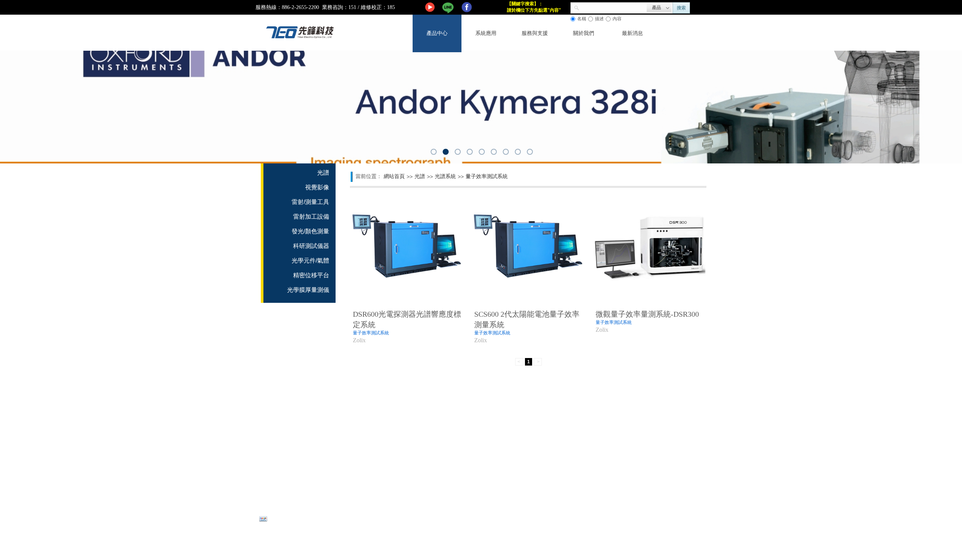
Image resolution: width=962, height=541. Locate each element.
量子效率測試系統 (371, 332)
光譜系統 (445, 176)
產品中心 (437, 33)
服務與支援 (535, 33)
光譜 (419, 176)
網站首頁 (394, 176)
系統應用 (485, 33)
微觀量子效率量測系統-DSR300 (647, 314)
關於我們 (583, 33)
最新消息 (632, 33)
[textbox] (613, 7)
